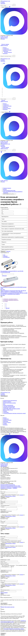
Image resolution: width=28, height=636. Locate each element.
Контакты (5, 109)
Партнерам (5, 107)
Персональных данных (10, 496)
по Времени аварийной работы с (10, 299)
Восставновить (4, 603)
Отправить (3, 497)
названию (5, 256)
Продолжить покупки (9, 606)
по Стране (5, 301)
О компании (6, 104)
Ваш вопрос (3, 509)
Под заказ (3, 289)
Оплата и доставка (7, 106)
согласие (21, 494)
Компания (3, 502)
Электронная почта (5, 505)
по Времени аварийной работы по (10, 300)
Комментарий (4, 525)
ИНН (2, 503)
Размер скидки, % (5, 539)
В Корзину (4, 275)
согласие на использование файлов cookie (13, 621)
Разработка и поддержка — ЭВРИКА (9, 488)
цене (4, 254)
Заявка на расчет (4, 45)
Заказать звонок (4, 37)
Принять (2, 634)
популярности (6, 257)
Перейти (2, 606)
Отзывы (5, 423)
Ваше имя (3, 491)
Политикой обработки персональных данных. (14, 628)
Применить (3, 251)
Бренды (5, 103)
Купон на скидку (7, 108)
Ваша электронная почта (6, 597)
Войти (2, 593)
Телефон (3, 493)
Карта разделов (4, 396)
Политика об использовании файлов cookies (10, 485)
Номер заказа (4, 562)
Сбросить (8, 251)
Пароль (2, 591)
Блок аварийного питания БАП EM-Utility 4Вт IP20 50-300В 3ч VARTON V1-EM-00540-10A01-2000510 (14, 293)
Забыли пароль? (4, 592)
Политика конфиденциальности (8, 484)
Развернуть (3, 633)
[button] (5, 95)
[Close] (1, 296)
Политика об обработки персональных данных (11, 486)
